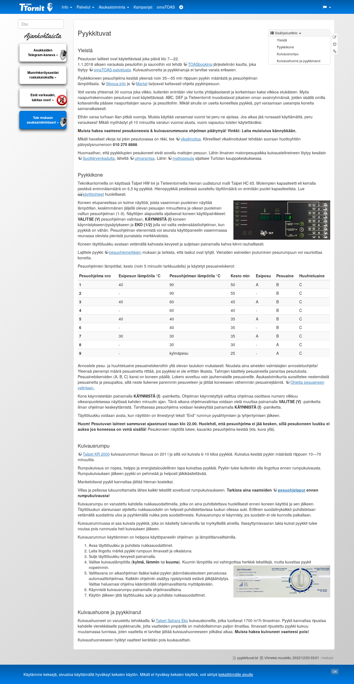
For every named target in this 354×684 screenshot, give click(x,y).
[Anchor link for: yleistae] (95, 50)
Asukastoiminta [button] (112, 7)
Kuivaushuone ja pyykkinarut (298, 60)
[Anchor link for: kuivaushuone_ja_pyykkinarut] (143, 611)
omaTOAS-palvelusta (112, 69)
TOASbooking (200, 64)
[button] (326, 7)
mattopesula (183, 158)
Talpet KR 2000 (96, 454)
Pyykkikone (285, 47)
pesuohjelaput (291, 490)
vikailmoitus (191, 139)
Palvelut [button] (84, 7)
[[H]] (37, 7)
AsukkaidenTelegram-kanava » (43, 52)
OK (334, 671)
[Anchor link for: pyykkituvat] (114, 32)
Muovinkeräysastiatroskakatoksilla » (43, 75)
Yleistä (282, 40)
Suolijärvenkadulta (99, 158)
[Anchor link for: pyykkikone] (105, 174)
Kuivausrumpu (288, 53)
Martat (141, 83)
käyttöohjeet (93, 194)
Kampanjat (143, 7)
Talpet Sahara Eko (172, 620)
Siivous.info (116, 83)
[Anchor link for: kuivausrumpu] (112, 445)
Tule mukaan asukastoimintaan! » (43, 120)
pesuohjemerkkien (125, 252)
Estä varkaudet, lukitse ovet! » (42, 97)
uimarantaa (145, 158)
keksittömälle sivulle (235, 674)
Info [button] (65, 7)
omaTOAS (166, 7)
